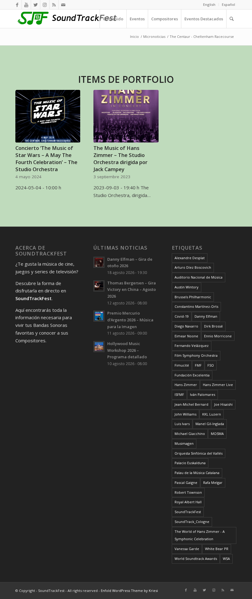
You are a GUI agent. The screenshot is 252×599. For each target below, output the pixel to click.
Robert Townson (188, 492)
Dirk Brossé (213, 326)
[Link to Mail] (63, 4)
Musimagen (184, 443)
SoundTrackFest (188, 511)
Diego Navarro (186, 326)
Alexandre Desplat (190, 257)
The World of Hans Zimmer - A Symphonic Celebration (200, 535)
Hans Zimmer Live (218, 384)
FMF (198, 365)
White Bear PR (216, 548)
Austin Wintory (187, 287)
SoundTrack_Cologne (192, 521)
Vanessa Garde (187, 548)
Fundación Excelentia (192, 375)
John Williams (185, 414)
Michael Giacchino (190, 433)
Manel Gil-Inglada (209, 423)
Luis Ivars (182, 423)
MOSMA (217, 433)
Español (228, 4)
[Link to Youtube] (26, 4)
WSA (226, 558)
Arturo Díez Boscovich (193, 267)
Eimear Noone (186, 336)
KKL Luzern (211, 414)
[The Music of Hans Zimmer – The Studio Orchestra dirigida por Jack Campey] (125, 116)
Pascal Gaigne (186, 482)
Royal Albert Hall (188, 502)
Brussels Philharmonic (193, 297)
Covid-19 (182, 316)
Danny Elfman (206, 316)
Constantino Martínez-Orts (196, 306)
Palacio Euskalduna (190, 462)
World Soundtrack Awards (196, 558)
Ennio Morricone (218, 336)
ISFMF (179, 394)
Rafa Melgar (212, 482)
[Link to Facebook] (17, 4)
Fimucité (182, 365)
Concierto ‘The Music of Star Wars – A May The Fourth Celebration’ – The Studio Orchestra (46, 158)
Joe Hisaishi (223, 404)
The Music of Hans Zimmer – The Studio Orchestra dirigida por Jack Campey (120, 158)
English (209, 4)
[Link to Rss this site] (53, 4)
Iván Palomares (202, 394)
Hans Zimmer (186, 384)
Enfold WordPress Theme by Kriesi (129, 590)
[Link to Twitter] (35, 4)
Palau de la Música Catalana (197, 472)
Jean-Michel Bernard (191, 404)
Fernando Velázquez (192, 345)
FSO (210, 365)
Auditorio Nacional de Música (198, 277)
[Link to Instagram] (44, 4)
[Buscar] (231, 19)
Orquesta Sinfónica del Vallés (198, 453)
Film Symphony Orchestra (196, 355)
